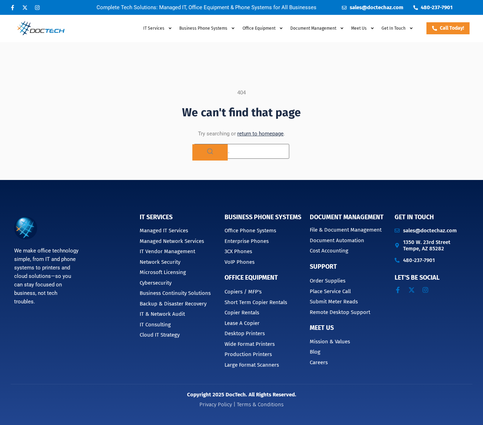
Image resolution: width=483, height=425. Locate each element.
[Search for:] (241, 151)
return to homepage (260, 133)
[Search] (210, 152)
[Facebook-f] (12, 7)
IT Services (153, 28)
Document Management (347, 217)
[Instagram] (37, 7)
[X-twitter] (24, 7)
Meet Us (359, 28)
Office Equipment (259, 28)
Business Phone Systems (203, 28)
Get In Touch (394, 28)
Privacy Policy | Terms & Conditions (241, 404)
